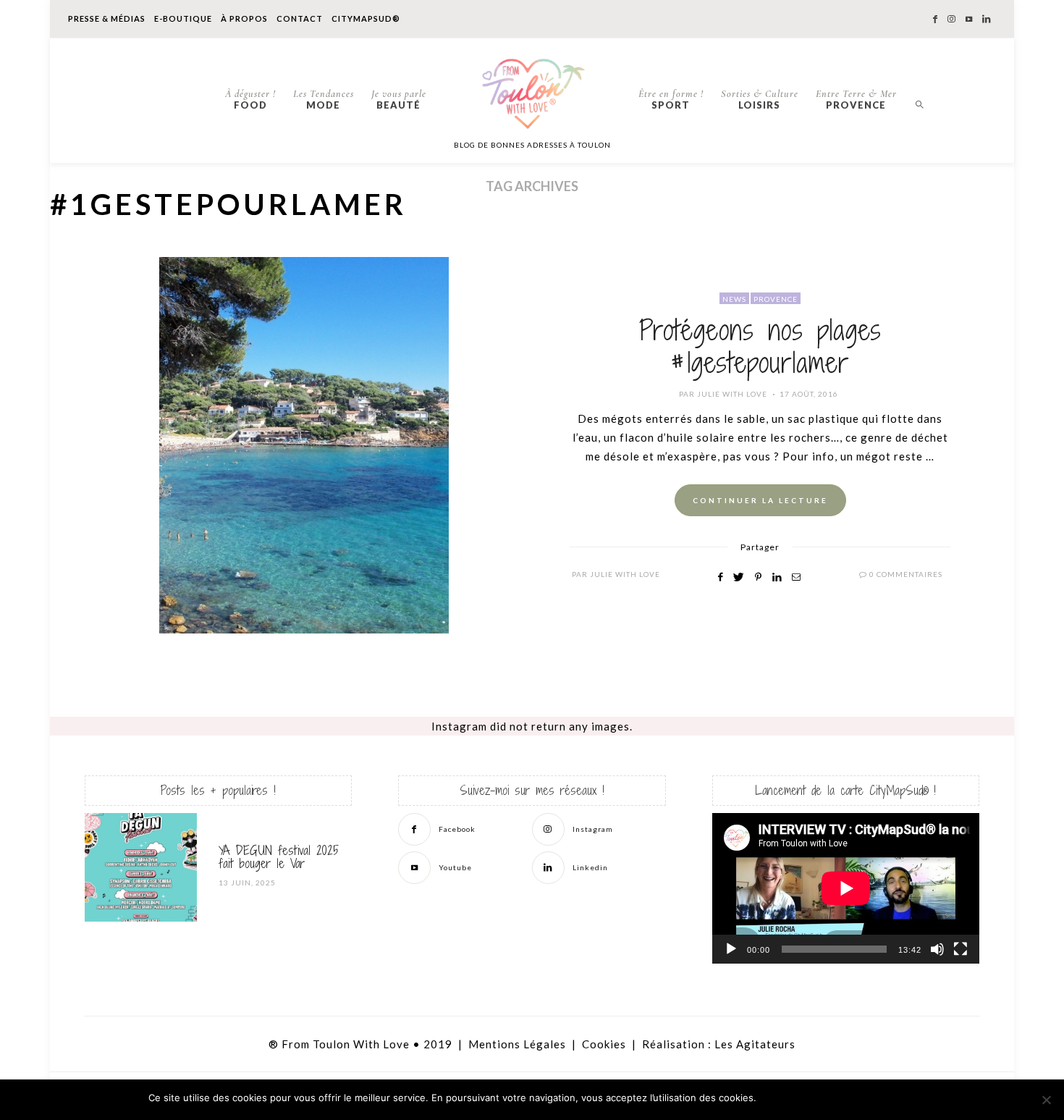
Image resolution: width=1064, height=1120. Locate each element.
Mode (323, 99)
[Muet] (937, 949)
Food (250, 99)
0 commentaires (905, 574)
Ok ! (800, 1098)
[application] (845, 888)
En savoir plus (879, 1098)
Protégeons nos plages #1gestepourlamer (760, 346)
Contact (299, 18)
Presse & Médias (106, 18)
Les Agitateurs (754, 1043)
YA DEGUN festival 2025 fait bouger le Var (279, 857)
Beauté (398, 99)
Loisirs (759, 99)
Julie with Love (732, 394)
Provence (856, 99)
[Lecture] (731, 949)
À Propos (244, 18)
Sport (671, 99)
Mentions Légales (517, 1043)
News (734, 299)
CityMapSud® (366, 18)
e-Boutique (183, 18)
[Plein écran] (960, 949)
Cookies (604, 1043)
